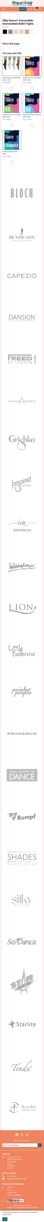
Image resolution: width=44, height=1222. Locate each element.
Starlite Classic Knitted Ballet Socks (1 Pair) (11, 80)
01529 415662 (12, 1176)
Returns (10, 1190)
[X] (22, 1134)
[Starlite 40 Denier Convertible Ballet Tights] (32, 66)
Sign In (30, 9)
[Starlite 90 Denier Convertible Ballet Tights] (32, 103)
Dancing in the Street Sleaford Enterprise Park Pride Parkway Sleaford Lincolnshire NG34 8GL (15, 1162)
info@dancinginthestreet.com (16, 1179)
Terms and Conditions (14, 1195)
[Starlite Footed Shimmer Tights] (12, 140)
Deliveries (10, 1187)
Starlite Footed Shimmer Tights (10, 154)
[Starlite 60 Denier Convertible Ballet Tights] (12, 103)
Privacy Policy (11, 1192)
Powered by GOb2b (31, 1207)
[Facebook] (17, 1134)
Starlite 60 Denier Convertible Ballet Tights (11, 117)
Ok (5, 1219)
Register (22, 9)
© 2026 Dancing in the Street (22, 1205)
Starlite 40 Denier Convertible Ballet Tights (32, 80)
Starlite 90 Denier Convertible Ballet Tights (32, 117)
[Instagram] (27, 1134)
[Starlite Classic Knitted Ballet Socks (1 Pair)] (12, 66)
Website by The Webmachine (16, 1207)
